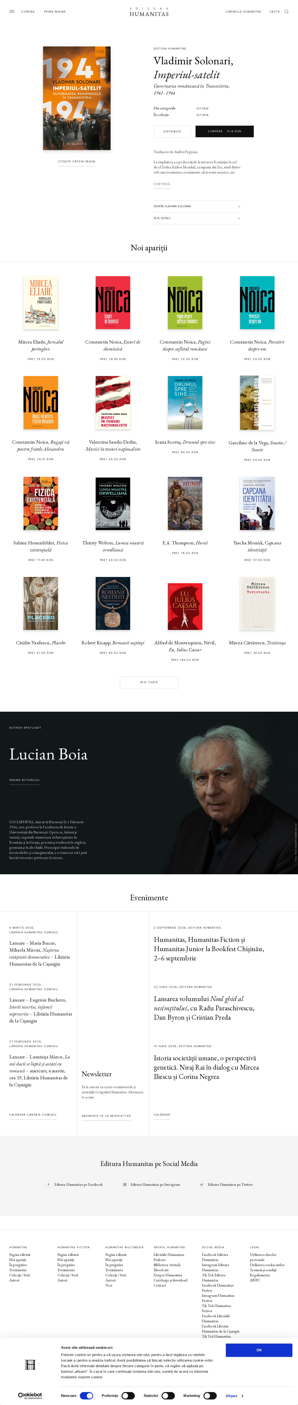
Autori (14, 1280)
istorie (202, 108)
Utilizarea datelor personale (263, 1257)
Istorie (202, 115)
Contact (160, 1285)
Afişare (231, 1396)
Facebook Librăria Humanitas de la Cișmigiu (221, 1329)
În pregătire (18, 1264)
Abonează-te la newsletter (106, 1115)
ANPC (255, 1280)
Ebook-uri (161, 1269)
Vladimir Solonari (192, 60)
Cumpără (224, 131)
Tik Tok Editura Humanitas (214, 1278)
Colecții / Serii (19, 1275)
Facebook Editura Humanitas (215, 1257)
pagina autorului (24, 780)
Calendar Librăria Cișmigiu (32, 1114)
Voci (108, 1285)
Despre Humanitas (168, 1275)
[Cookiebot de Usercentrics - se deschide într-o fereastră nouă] (30, 1395)
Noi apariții (17, 1259)
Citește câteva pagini (77, 161)
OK (259, 1350)
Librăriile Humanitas (243, 11)
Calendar (162, 1114)
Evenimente (18, 1269)
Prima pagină (55, 11)
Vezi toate (149, 682)
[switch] (128, 1395)
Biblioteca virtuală (167, 1264)
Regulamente (260, 1275)
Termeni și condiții (263, 1269)
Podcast (160, 1259)
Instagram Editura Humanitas (215, 1267)
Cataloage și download (170, 1280)
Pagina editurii (19, 1254)
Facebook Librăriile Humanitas (216, 1318)
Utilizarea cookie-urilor (267, 1264)
